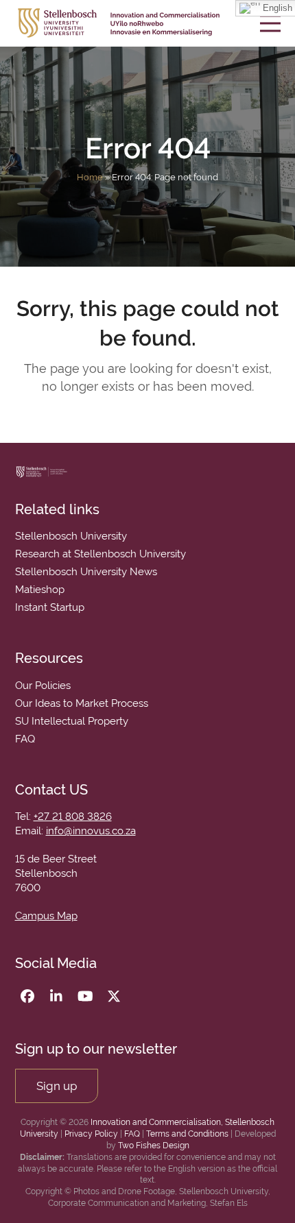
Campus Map (46, 916)
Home (90, 177)
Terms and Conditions (187, 1134)
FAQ (132, 1134)
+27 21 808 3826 (73, 816)
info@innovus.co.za (91, 831)
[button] (270, 23)
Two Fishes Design (153, 1145)
